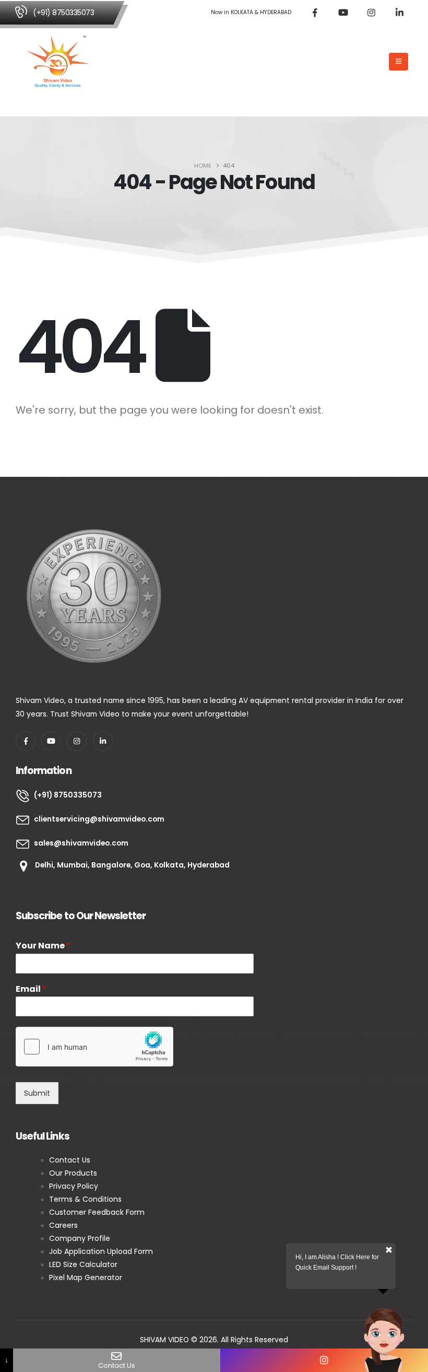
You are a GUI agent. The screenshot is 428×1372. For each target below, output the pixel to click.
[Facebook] (314, 12)
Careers (63, 1225)
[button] (377, 62)
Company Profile (80, 1238)
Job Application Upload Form (101, 1251)
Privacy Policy (73, 1186)
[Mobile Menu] (398, 62)
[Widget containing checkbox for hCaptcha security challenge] (94, 1046)
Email (31, 989)
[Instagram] (371, 12)
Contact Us (70, 1160)
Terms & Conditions (85, 1199)
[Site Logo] (58, 62)
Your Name (43, 946)
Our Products (73, 1173)
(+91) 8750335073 (63, 12)
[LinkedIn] (399, 12)
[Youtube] (342, 12)
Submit (37, 1093)
